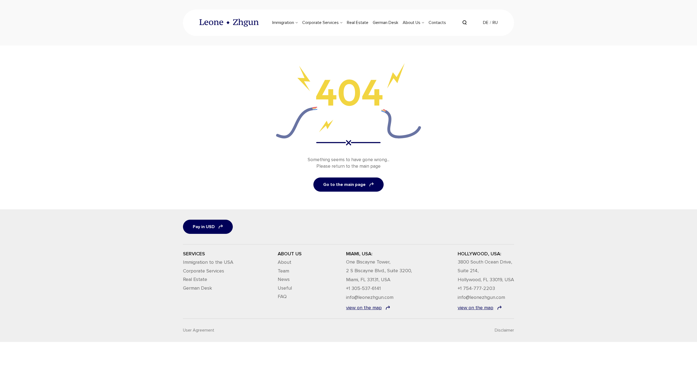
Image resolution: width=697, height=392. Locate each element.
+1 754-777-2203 (476, 288)
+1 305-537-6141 (363, 288)
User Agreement (198, 330)
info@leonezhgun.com (369, 297)
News (284, 279)
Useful (285, 288)
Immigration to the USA (208, 262)
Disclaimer (504, 330)
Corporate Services (203, 271)
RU (495, 22)
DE (485, 22)
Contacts (437, 22)
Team (283, 271)
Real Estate (195, 279)
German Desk (197, 288)
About (284, 262)
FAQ (282, 296)
